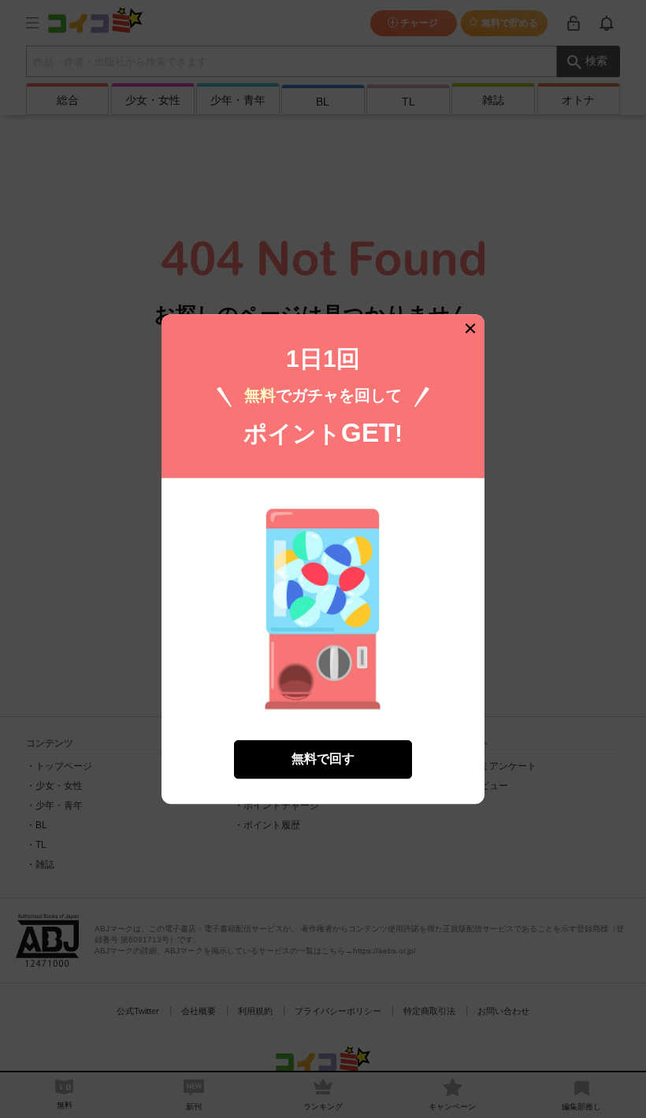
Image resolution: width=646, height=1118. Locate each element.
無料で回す (323, 758)
